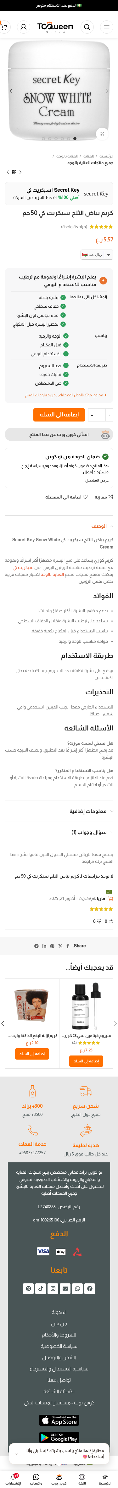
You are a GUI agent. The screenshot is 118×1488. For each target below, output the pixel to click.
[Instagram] (53, 1288)
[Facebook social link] (68, 946)
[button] (86, 1061)
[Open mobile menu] (106, 27)
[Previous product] (20, 172)
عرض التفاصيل (97, 480)
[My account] (23, 27)
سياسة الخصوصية (59, 1346)
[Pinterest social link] (52, 946)
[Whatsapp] (77, 1288)
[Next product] (8, 172)
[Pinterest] (28, 1288)
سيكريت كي (23, 567)
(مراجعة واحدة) (74, 226)
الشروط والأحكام (59, 1334)
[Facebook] (89, 1288)
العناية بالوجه (67, 156)
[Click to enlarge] (102, 134)
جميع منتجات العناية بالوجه (90, 162)
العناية (88, 156)
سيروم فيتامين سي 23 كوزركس (83, 1035)
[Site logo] (55, 26)
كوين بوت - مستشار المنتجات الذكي (59, 1402)
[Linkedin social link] (44, 946)
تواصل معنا (59, 1380)
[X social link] (60, 946)
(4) (74, 1043)
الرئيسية (106, 156)
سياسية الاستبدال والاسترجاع (59, 1368)
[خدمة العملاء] (32, 1130)
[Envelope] (65, 1288)
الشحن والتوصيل (59, 1357)
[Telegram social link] (36, 946)
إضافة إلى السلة (59, 414)
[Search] (87, 27)
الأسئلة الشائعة (59, 1391)
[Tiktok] (40, 1288)
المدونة (59, 1312)
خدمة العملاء (32, 1144)
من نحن (59, 1323)
